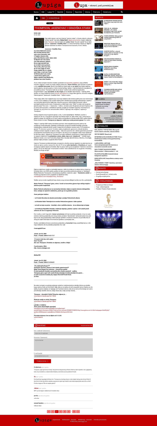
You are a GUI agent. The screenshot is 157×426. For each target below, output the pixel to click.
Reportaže (78, 12)
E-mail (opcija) (38, 353)
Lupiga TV (50, 12)
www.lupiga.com (82, 421)
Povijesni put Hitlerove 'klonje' (104, 185)
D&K (43, 12)
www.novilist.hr (38, 317)
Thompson (51, 42)
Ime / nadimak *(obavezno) (42, 330)
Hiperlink (60, 12)
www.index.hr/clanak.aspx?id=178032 (45, 296)
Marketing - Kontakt (85, 419)
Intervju (87, 12)
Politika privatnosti (100, 419)
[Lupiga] (48, 4)
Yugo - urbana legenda (102, 187)
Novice (36, 12)
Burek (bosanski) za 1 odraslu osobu (106, 174)
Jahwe (36, 388)
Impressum (56, 419)
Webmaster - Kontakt (69, 419)
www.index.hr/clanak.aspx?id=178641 (45, 301)
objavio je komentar (74, 40)
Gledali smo (107, 12)
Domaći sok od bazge (102, 172)
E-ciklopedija (54, 18)
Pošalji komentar (42, 361)
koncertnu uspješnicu (73, 83)
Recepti (100, 168)
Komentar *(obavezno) (40, 337)
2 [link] (56, 411)
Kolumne (69, 12)
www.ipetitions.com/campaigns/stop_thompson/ (49, 176)
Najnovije (99, 17)
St (34, 377)
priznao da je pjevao (61, 93)
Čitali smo (96, 12)
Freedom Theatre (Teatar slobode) (106, 189)
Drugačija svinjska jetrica (103, 176)
